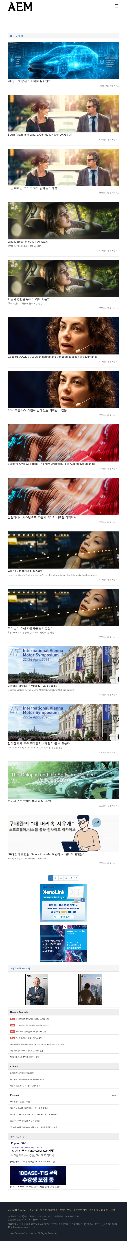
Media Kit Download (17, 1210)
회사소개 (33, 1210)
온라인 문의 (65, 1210)
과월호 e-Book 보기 (20, 968)
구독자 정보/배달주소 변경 (102, 1210)
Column (20, 35)
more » (115, 1095)
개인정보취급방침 (49, 1210)
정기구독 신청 (80, 1210)
